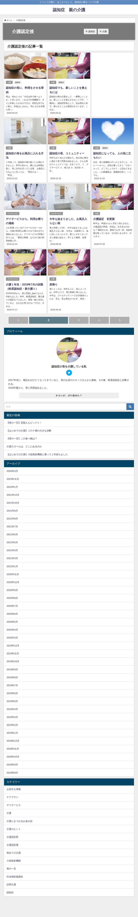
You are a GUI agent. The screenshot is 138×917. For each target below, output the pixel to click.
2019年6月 (12, 693)
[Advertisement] (113, 79)
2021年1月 (12, 566)
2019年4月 (12, 709)
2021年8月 (12, 518)
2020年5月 (12, 622)
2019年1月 (12, 733)
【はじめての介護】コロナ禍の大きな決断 (29, 430)
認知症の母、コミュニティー (66, 153)
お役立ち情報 (14, 789)
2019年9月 (12, 669)
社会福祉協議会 (15, 876)
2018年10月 (13, 756)
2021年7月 (12, 526)
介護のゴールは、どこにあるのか (24, 446)
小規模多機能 (14, 861)
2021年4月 (12, 550)
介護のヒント (14, 829)
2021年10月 (13, 503)
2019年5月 (12, 701)
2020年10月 (13, 582)
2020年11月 (13, 574)
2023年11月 (13, 479)
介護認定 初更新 (104, 218)
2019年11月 (13, 653)
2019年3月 (12, 717)
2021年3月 (12, 558)
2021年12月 (13, 495)
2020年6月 (12, 614)
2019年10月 (13, 661)
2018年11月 (13, 749)
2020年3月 (12, 637)
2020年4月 (12, 630)
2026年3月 (12, 471)
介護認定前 (12, 837)
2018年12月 (13, 741)
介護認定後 (12, 845)
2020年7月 (12, 606)
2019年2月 (12, 725)
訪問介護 (11, 884)
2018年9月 (12, 764)
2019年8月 (12, 677)
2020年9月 (12, 590)
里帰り (53, 284)
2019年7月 (12, 685)
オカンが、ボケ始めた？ (69, 395)
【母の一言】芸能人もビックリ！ (24, 422)
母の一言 (11, 868)
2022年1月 (12, 487)
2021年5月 (12, 542)
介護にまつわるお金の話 (19, 821)
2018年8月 (12, 773)
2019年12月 (13, 645)
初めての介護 (14, 853)
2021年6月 (12, 534)
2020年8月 (12, 598)
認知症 (91, 31)
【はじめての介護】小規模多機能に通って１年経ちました (37, 454)
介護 (104, 31)
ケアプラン (12, 797)
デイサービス (13, 213)
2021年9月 (12, 511)
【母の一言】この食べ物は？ (22, 438)
